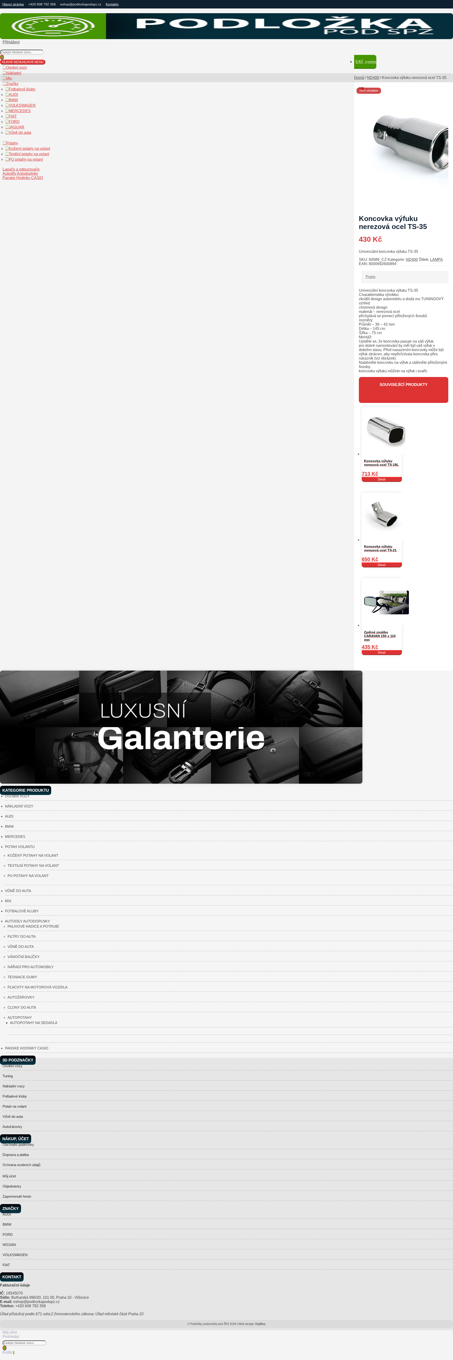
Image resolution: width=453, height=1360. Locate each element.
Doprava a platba (16, 1155)
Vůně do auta (20, 133)
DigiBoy (260, 1324)
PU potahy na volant (26, 159)
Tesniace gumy (22, 977)
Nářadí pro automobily (31, 967)
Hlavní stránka (13, 4)
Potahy (12, 143)
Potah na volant (14, 1106)
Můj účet (9, 1176)
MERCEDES (20, 111)
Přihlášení (11, 42)
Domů (359, 78)
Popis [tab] (370, 277)
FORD (14, 122)
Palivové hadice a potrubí (33, 926)
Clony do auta (22, 1007)
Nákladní (13, 73)
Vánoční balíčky (24, 957)
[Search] (2, 57)
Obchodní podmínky (18, 1145)
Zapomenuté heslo (17, 1196)
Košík (8, 1352)
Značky (12, 84)
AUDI (13, 95)
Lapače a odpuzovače (21, 169)
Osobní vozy (16, 68)
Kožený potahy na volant (29, 149)
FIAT (13, 116)
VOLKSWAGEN (22, 105)
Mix (9, 78)
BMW (13, 100)
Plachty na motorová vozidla (37, 987)
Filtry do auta (22, 936)
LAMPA (436, 260)
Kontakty (112, 4)
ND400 (373, 78)
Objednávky (12, 1186)
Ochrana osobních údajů (21, 1165)
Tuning (8, 1076)
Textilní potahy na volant (29, 154)
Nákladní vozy (19, 806)
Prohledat (11, 1337)
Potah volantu (20, 847)
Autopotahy (20, 1018)
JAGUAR (16, 127)
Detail (382, 479)
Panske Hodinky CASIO (23, 178)
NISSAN (9, 1245)
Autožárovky (21, 997)
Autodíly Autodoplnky (20, 174)
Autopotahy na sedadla (33, 1023)
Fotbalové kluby (22, 89)
